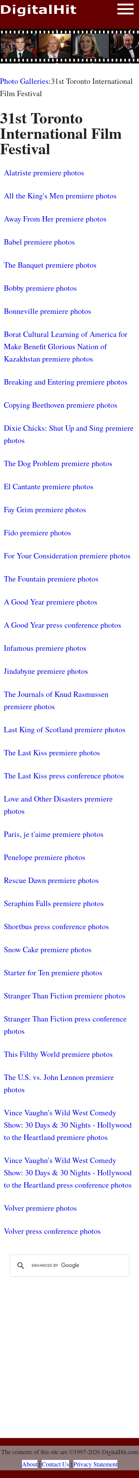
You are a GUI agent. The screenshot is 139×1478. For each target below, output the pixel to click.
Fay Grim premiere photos (45, 509)
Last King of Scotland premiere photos (64, 729)
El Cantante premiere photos (48, 486)
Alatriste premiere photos (44, 172)
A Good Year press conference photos (62, 625)
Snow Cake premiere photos (48, 949)
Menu (125, 10)
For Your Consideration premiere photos (67, 555)
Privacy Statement (95, 1464)
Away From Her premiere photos (55, 218)
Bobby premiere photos (40, 288)
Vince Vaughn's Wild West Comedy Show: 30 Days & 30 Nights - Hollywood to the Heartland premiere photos (68, 1124)
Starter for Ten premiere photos (53, 972)
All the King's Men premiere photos (60, 195)
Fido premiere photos (37, 532)
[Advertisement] (69, 46)
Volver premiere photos (40, 1208)
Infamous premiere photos (45, 648)
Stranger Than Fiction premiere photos (64, 995)
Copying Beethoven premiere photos (60, 405)
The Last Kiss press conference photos (64, 775)
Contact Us (55, 1464)
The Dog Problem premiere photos (58, 463)
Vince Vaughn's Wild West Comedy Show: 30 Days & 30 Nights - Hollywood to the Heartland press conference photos (68, 1172)
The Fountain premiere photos (51, 578)
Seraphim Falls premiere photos (54, 903)
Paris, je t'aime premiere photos (53, 834)
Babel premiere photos (39, 242)
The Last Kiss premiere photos (52, 752)
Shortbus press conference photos (56, 926)
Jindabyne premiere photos (46, 671)
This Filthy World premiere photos (58, 1054)
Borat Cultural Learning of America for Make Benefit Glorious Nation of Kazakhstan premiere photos (65, 346)
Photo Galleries (24, 81)
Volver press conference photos (52, 1231)
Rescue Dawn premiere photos (51, 880)
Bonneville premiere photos (47, 311)
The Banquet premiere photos (50, 265)
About (29, 1464)
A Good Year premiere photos (50, 602)
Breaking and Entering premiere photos (65, 382)
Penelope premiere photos (44, 857)
